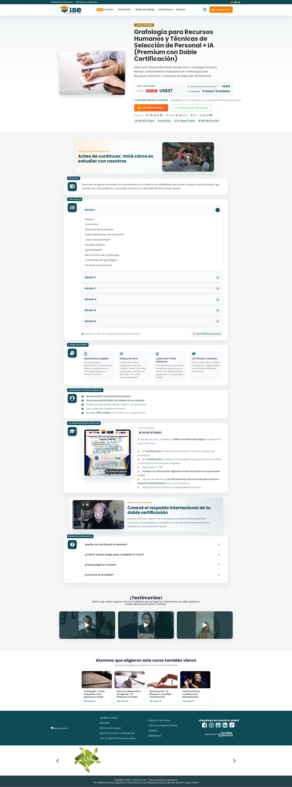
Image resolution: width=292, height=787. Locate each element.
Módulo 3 (90, 288)
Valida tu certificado (87, 2)
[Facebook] (204, 725)
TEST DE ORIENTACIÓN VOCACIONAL (118, 738)
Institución (124, 9)
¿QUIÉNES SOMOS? (109, 718)
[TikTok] (231, 725)
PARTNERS (105, 723)
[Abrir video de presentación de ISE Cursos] (188, 156)
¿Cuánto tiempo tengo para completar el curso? (114, 554)
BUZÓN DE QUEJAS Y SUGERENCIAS (117, 733)
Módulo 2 (90, 277)
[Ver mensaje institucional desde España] (98, 514)
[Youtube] (218, 725)
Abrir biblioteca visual (208, 333)
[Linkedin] (225, 725)
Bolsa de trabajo (145, 9)
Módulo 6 (90, 321)
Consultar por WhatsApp (193, 107)
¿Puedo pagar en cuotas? (100, 564)
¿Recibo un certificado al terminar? (106, 544)
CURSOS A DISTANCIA (159, 720)
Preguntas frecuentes (62, 2)
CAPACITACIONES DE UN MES (162, 725)
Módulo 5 (90, 310)
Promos (180, 9)
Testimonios (165, 9)
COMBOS (152, 730)
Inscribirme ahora (153, 107)
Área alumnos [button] (222, 9)
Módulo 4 (90, 299)
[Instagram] (211, 725)
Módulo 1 (90, 210)
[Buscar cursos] (205, 9)
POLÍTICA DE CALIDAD (110, 728)
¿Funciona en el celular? (99, 574)
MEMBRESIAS (154, 735)
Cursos (105, 9)
